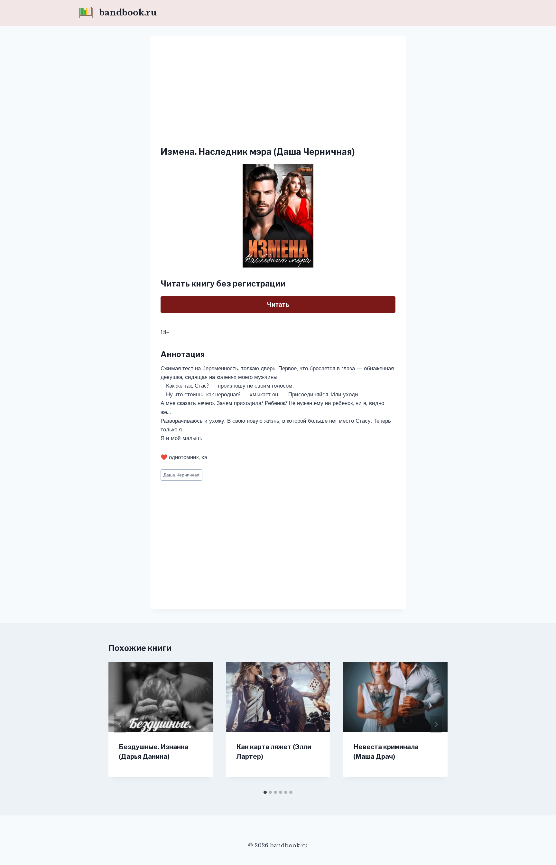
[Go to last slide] (120, 724)
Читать (278, 304)
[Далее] (436, 724)
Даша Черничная (181, 475)
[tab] (265, 792)
